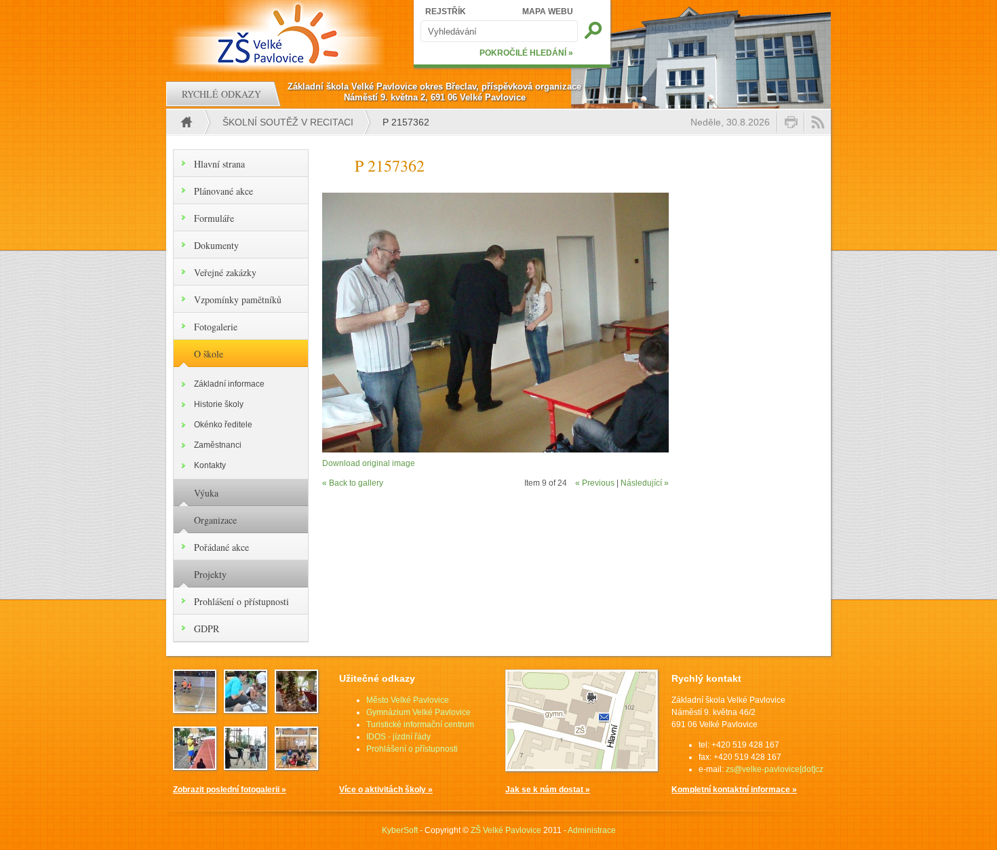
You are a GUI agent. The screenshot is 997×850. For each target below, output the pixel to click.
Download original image (368, 463)
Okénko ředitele (223, 424)
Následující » (645, 483)
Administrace (592, 830)
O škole (208, 353)
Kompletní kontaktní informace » (734, 789)
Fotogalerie (215, 326)
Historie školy (218, 404)
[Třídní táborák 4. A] (245, 709)
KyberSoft (400, 830)
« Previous (594, 483)
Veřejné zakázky (225, 272)
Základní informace (229, 384)
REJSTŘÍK (445, 11)
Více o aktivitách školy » (386, 789)
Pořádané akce (221, 547)
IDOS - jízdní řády (398, 736)
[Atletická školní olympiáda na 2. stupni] (194, 766)
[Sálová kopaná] (194, 709)
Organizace (215, 520)
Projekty (210, 574)
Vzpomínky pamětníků (237, 299)
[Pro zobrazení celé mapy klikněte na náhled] (581, 768)
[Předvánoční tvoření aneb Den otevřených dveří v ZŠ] (296, 709)
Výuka (206, 492)
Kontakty (210, 465)
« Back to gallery (352, 483)
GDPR (206, 628)
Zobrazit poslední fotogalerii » (229, 789)
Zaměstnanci (217, 445)
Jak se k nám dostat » (547, 789)
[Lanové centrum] (245, 766)
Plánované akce (223, 191)
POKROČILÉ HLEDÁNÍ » (526, 53)
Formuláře (214, 218)
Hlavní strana (219, 163)
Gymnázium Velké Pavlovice (418, 712)
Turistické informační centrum (420, 724)
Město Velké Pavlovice (407, 700)
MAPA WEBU (547, 11)
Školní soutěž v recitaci (287, 122)
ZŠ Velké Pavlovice (506, 830)
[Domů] (279, 34)
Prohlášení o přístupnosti (241, 601)
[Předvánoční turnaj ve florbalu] (296, 766)
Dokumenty (216, 245)
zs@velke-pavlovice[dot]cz (774, 769)
